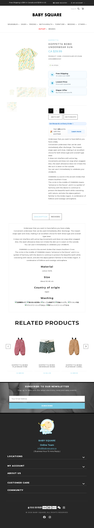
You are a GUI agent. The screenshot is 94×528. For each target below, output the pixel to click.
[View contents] (84, 457)
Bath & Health (45, 24)
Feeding (32, 24)
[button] (71, 116)
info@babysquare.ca (47, 448)
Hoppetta (53, 40)
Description (40, 217)
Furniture (60, 24)
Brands (52, 29)
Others (81, 24)
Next (86, 346)
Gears (23, 24)
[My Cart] (83, 8)
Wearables (13, 24)
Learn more (76, 131)
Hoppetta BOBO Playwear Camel (74, 366)
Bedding (71, 24)
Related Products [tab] (47, 323)
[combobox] (73, 9)
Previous (8, 346)
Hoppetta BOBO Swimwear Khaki (47, 366)
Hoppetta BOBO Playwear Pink (20, 366)
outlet (42, 29)
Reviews (55, 217)
